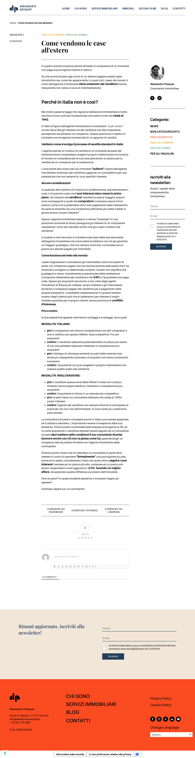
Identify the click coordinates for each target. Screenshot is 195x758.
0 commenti (16, 41)
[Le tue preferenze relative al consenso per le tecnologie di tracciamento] (5, 753)
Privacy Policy (160, 698)
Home (66, 8)
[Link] (87, 566)
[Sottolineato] (63, 566)
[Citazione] (79, 566)
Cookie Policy (160, 705)
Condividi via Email (85, 510)
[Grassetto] (55, 566)
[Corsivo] (59, 566)
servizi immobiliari (105, 8)
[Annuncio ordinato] (71, 566)
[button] (171, 734)
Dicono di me (147, 8)
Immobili (128, 8)
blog (164, 8)
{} (90, 566)
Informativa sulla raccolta (70, 754)
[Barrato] (67, 566)
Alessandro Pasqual (162, 84)
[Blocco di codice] (83, 566)
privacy (161, 227)
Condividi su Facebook (56, 510)
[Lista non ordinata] (75, 566)
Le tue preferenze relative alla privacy (110, 754)
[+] (94, 566)
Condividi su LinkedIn (113, 510)
